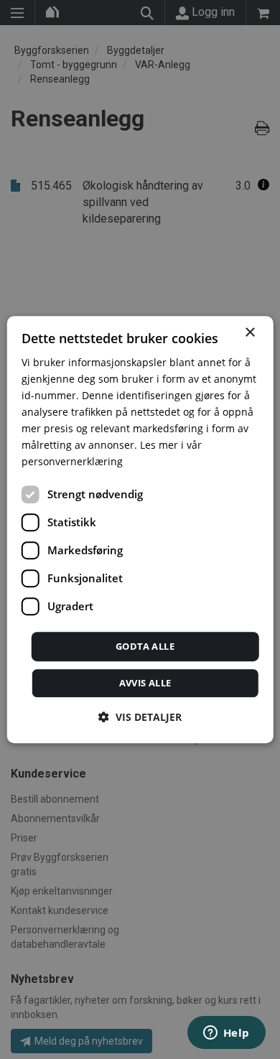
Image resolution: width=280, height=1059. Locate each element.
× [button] (249, 332)
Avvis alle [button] (145, 682)
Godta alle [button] (145, 646)
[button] (140, 717)
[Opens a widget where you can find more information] (226, 1034)
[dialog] (140, 530)
